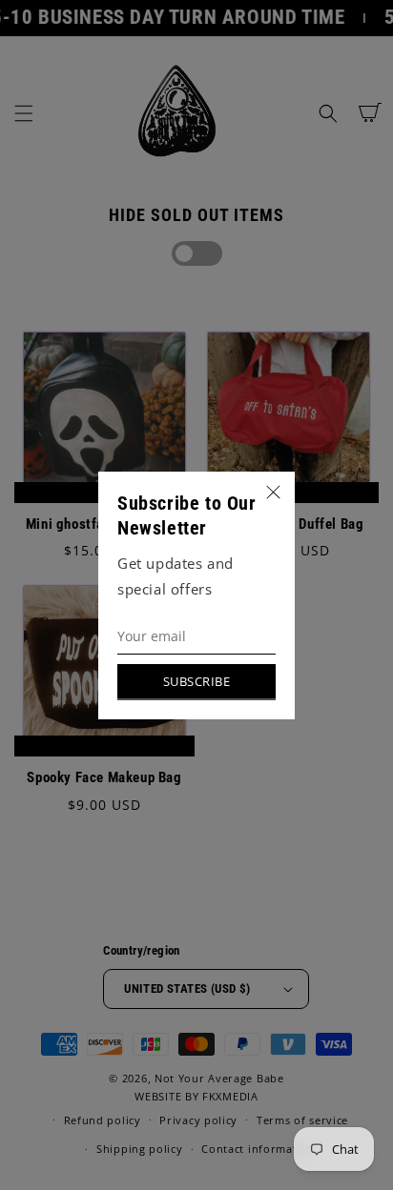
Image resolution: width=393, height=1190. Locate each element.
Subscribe (197, 681)
